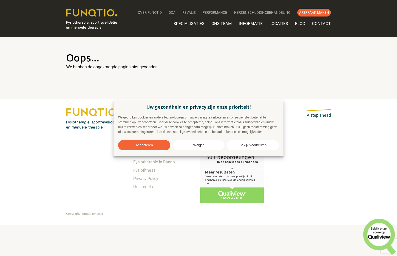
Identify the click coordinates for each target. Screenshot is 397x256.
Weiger (198, 145)
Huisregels (143, 186)
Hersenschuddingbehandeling (262, 13)
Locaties (278, 23)
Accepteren (144, 145)
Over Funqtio (150, 13)
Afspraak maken (314, 13)
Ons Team (221, 23)
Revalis (189, 13)
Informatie (251, 23)
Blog (300, 23)
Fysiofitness (144, 170)
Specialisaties (188, 23)
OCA (172, 13)
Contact (321, 23)
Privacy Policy (145, 178)
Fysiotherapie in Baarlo (154, 162)
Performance (215, 13)
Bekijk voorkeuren (253, 145)
